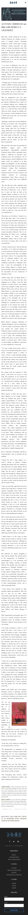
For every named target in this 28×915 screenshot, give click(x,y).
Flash (14, 886)
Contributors (14, 857)
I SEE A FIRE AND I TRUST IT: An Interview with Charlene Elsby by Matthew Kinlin (14, 819)
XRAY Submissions (14, 859)
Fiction (14, 868)
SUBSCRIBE (14, 910)
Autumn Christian (5, 786)
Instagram (3, 796)
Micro (14, 883)
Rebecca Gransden (5, 799)
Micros (14, 872)
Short (14, 888)
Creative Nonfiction (14, 870)
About (14, 855)
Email (5, 903)
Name (5, 896)
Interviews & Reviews (14, 875)
